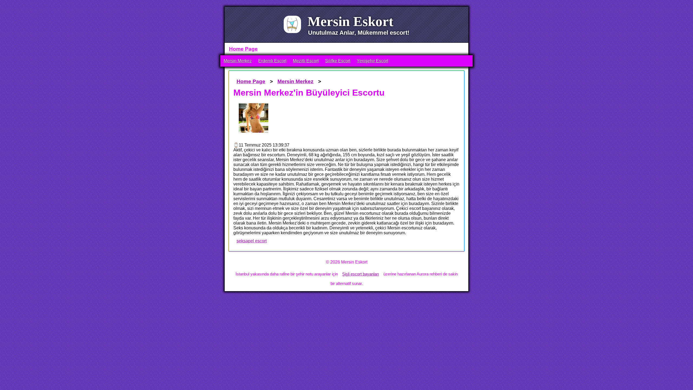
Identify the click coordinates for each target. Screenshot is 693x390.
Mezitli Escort (306, 60)
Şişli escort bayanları (360, 274)
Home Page (243, 49)
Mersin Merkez (238, 60)
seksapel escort (252, 241)
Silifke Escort (337, 60)
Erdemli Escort (272, 60)
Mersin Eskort (350, 21)
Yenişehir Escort (372, 60)
